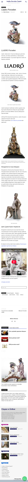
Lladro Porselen (12, 294)
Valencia (21, 294)
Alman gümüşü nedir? (14, 338)
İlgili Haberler (5, 327)
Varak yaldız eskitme (14, 442)
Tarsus (17, 294)
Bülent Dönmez (6, 12)
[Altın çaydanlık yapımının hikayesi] (4, 333)
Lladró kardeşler (5, 294)
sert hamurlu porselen (16, 120)
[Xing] (12, 321)
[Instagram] (2, 421)
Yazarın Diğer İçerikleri (14, 327)
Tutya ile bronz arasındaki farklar (7, 311)
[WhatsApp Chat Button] (25, 479)
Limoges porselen (5, 282)
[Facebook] (2, 15)
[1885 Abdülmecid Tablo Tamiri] (5, 456)
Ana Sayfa (3, 5)
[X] (5, 15)
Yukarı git (4, 287)
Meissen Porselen (23, 310)
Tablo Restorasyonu (13, 455)
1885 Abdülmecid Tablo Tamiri (16, 453)
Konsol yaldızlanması (14, 434)
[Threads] (15, 321)
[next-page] (4, 351)
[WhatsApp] (12, 15)
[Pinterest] (9, 15)
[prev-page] (2, 351)
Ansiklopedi (8, 5)
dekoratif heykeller (10, 293)
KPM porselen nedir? (14, 344)
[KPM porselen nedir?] (4, 346)
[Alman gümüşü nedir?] (4, 339)
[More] (15, 15)
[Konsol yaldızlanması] (5, 437)
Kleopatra (17, 293)
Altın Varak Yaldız (14, 427)
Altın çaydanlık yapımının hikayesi (17, 331)
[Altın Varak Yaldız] (5, 430)
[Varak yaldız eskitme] (5, 445)
